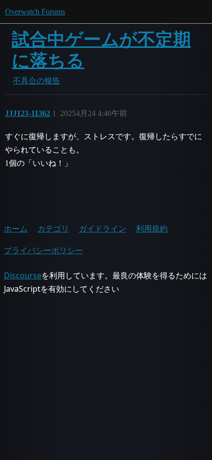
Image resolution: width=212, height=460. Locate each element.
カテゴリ (53, 228)
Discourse (22, 275)
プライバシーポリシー (43, 250)
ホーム (16, 228)
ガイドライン (102, 228)
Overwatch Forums (35, 11)
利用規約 (152, 228)
